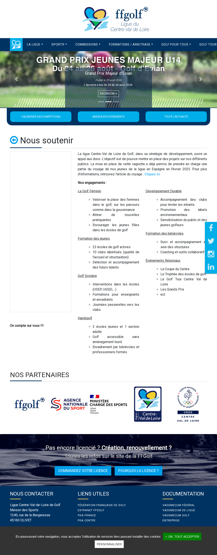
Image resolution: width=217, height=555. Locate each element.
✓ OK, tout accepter (182, 536)
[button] (35, 44)
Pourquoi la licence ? (138, 471)
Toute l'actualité (176, 116)
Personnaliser (109, 544)
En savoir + (108, 93)
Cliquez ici (152, 174)
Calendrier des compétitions (40, 116)
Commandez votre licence (83, 471)
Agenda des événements (108, 116)
